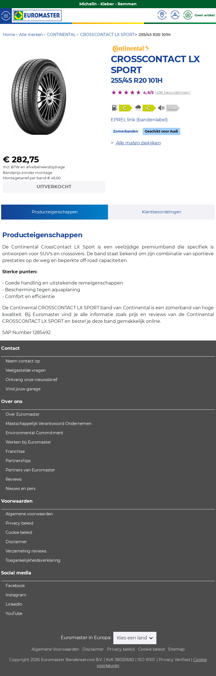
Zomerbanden (125, 131)
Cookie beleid (19, 532)
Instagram (16, 594)
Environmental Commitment (34, 432)
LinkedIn (14, 604)
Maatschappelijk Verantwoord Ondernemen (48, 423)
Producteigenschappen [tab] (55, 211)
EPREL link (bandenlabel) (139, 119)
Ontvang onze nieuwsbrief (31, 379)
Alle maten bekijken (138, 143)
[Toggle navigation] (6, 15)
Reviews (14, 479)
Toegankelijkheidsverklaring (33, 560)
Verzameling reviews (26, 551)
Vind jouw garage (23, 388)
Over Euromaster (23, 414)
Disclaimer (16, 541)
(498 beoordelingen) (173, 92)
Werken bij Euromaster (28, 442)
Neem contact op (23, 361)
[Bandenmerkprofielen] (39, 97)
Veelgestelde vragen (26, 370)
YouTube (14, 613)
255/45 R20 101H (136, 80)
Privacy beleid (19, 523)
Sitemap (176, 649)
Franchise (15, 451)
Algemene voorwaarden (29, 513)
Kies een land (132, 638)
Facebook (15, 585)
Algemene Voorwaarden (55, 649)
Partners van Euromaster (30, 470)
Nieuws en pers (20, 488)
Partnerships (18, 460)
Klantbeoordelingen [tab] (161, 211)
